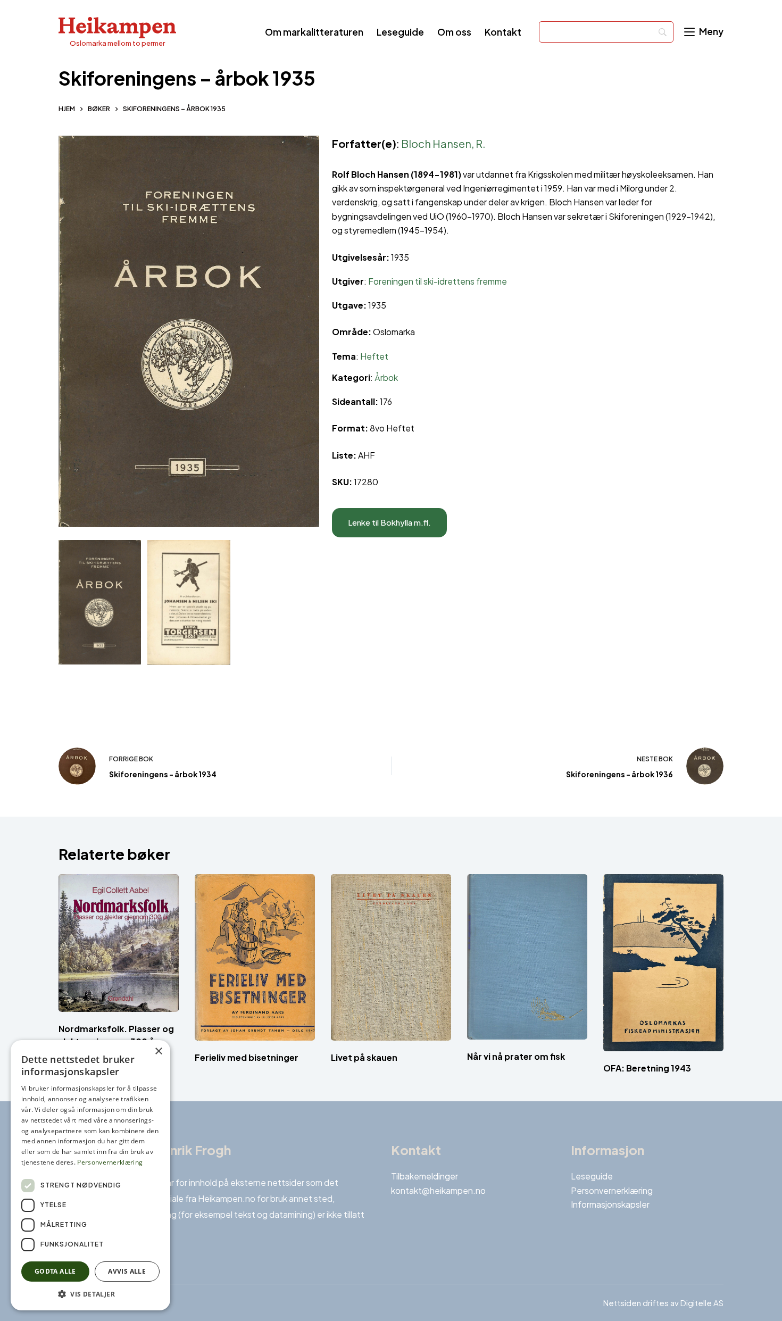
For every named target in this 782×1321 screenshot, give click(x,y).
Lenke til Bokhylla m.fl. (389, 522)
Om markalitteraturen (314, 32)
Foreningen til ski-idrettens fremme (437, 281)
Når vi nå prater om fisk (516, 1056)
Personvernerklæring (612, 1190)
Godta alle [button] (55, 1271)
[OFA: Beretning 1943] (663, 962)
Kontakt (503, 32)
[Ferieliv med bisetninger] (255, 957)
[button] (90, 1294)
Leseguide (400, 32)
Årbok (386, 377)
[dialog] (90, 1175)
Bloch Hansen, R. (443, 143)
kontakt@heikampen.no (438, 1190)
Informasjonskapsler (610, 1204)
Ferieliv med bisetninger (246, 1057)
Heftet (374, 356)
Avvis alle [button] (127, 1271)
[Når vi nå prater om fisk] (527, 957)
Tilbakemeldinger (424, 1176)
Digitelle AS (701, 1303)
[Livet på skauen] (391, 957)
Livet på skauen (364, 1058)
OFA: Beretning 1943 (647, 1068)
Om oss (454, 32)
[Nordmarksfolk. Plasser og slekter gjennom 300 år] (119, 943)
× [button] (158, 1052)
